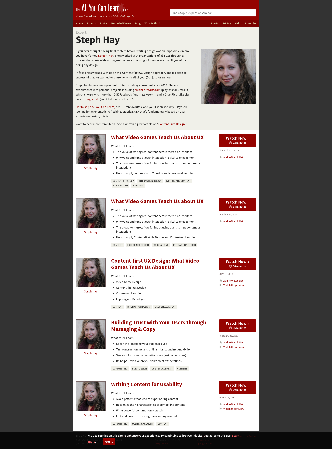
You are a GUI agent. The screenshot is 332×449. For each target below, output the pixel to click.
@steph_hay (105, 56)
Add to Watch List (233, 157)
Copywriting (120, 368)
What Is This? (152, 23)
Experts (91, 23)
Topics (103, 23)
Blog (138, 23)
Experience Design (138, 245)
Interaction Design (150, 181)
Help (237, 23)
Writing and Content (178, 181)
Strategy (138, 185)
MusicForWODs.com (148, 90)
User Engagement (165, 307)
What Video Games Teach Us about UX (157, 201)
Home (79, 23)
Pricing (227, 23)
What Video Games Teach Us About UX (157, 137)
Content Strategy (123, 181)
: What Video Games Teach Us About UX (155, 264)
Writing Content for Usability (146, 384)
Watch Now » (237, 140)
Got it (109, 442)
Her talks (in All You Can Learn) (95, 107)
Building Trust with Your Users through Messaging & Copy (158, 326)
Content (118, 245)
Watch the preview (233, 285)
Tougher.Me (91, 99)
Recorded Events (121, 23)
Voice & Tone (120, 185)
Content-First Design (171, 124)
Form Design (139, 368)
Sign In (214, 23)
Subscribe (250, 23)
